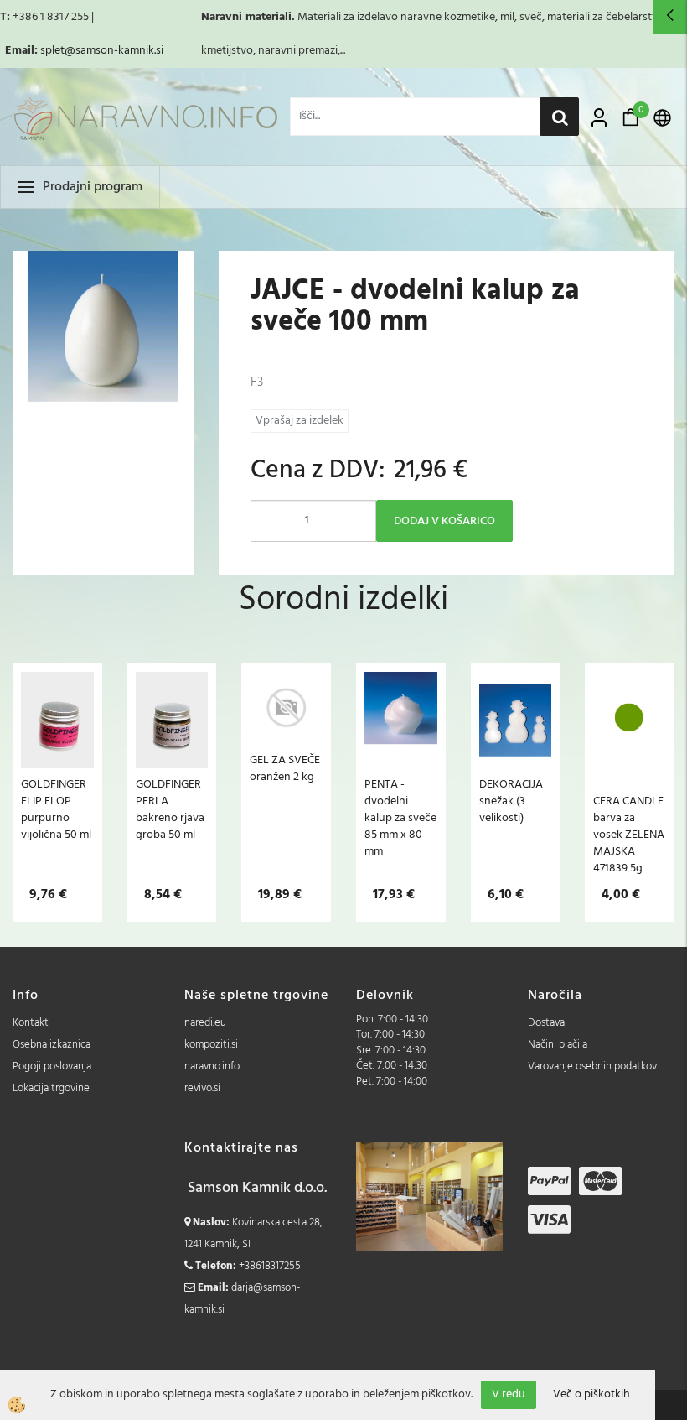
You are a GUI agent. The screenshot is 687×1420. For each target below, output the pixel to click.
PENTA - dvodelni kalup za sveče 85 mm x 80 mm (400, 818)
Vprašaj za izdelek (300, 420)
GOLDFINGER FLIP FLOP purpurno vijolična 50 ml (56, 809)
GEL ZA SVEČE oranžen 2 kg (285, 768)
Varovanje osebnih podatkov (592, 1066)
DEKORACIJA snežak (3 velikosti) (511, 801)
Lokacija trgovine (51, 1088)
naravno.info (212, 1066)
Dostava (546, 1023)
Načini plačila (557, 1044)
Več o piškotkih (591, 1394)
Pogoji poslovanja (52, 1066)
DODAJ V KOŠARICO (444, 521)
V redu (508, 1394)
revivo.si (202, 1088)
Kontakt (31, 1023)
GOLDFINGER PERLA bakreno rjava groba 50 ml (170, 809)
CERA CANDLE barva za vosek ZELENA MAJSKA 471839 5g (628, 834)
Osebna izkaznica (51, 1044)
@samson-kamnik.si (114, 50)
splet (52, 50)
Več (56, 756)
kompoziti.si (211, 1044)
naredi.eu (205, 1023)
